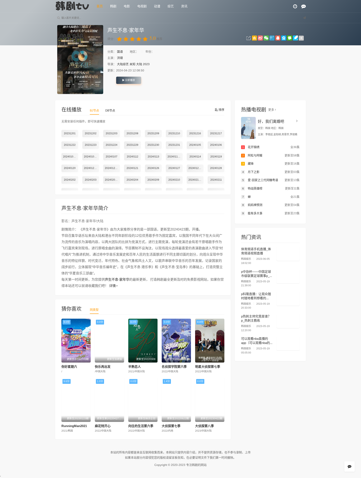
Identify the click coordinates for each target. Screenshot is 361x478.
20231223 (91, 144)
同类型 (94, 309)
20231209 (153, 133)
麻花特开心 (103, 426)
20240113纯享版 (175, 156)
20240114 (195, 156)
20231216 (195, 133)
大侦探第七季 (171, 426)
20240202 (70, 179)
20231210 (174, 133)
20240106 (216, 144)
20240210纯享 (195, 179)
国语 (120, 51)
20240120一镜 (91, 168)
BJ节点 (94, 110)
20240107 (111, 156)
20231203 (111, 133)
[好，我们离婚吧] (248, 128)
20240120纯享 (112, 168)
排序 (221, 109)
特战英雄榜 (271, 188)
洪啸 (120, 58)
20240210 (174, 179)
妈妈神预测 (271, 205)
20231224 (111, 144)
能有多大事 (271, 213)
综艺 (171, 6)
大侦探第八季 (204, 426)
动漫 (157, 6)
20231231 (174, 144)
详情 (112, 286)
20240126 (153, 168)
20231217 (216, 133)
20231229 (132, 144)
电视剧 (142, 6)
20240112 (132, 156)
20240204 (132, 179)
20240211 (216, 179)
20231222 (70, 144)
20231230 (153, 144)
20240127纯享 (195, 168)
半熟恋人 (134, 366)
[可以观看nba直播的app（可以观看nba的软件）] (288, 343)
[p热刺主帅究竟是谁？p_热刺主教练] (288, 321)
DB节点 (110, 110)
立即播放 (129, 80)
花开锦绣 (271, 147)
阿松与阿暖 (271, 155)
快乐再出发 (103, 366)
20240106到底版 (91, 156)
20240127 (174, 168)
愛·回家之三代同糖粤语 (271, 180)
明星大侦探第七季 (207, 366)
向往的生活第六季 (140, 426)
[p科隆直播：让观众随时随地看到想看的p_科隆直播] (288, 299)
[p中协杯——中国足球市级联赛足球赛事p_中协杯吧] (288, 276)
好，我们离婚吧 (271, 121)
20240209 (153, 179)
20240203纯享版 (112, 179)
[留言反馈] (303, 6)
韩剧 (113, 6)
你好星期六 (69, 366)
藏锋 (271, 163)
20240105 (195, 144)
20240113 (153, 156)
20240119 (216, 156)
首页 (100, 6)
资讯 (184, 6)
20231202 (91, 133)
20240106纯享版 (70, 156)
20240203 (91, 179)
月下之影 (271, 172)
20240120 (70, 168)
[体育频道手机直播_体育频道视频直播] (288, 254)
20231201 (70, 133)
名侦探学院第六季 (174, 366)
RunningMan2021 (74, 426)
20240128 (216, 168)
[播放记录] (295, 6)
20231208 (132, 133)
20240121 (132, 168)
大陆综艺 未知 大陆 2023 (133, 64)
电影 (127, 6)
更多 (271, 109)
